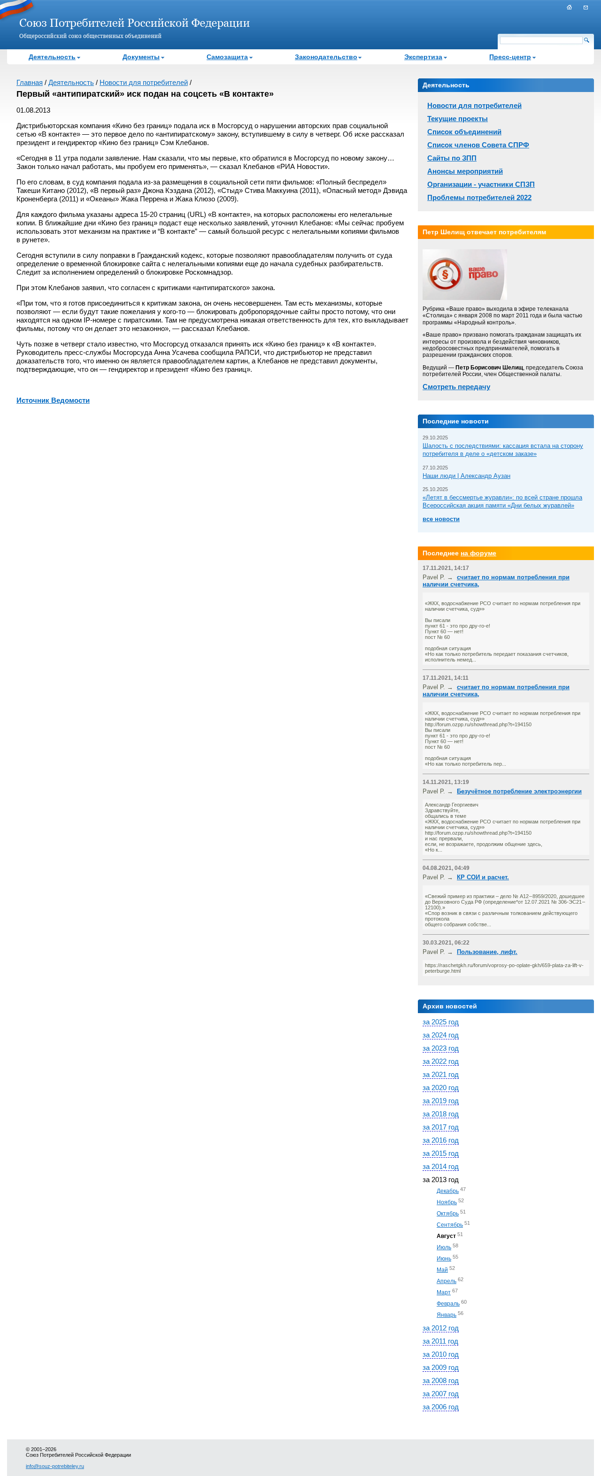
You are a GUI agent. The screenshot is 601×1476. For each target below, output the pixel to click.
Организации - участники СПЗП (481, 184)
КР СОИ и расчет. (483, 877)
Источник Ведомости (53, 400)
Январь (446, 1315)
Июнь (444, 1258)
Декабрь (448, 1191)
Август (446, 1236)
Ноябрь (447, 1202)
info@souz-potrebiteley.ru (55, 1466)
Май (442, 1270)
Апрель (446, 1281)
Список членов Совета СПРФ (478, 145)
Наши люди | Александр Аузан (466, 475)
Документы (141, 57)
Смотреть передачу (456, 387)
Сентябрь (450, 1225)
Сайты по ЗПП (452, 158)
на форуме (478, 553)
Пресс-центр (510, 57)
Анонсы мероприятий (465, 171)
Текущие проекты (457, 119)
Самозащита (227, 57)
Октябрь (448, 1213)
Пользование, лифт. (487, 951)
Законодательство (326, 57)
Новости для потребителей (144, 82)
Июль (444, 1247)
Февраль (448, 1303)
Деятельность (52, 57)
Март (444, 1292)
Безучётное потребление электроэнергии (519, 791)
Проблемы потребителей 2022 (479, 197)
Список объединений (464, 132)
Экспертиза (423, 57)
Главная (29, 82)
